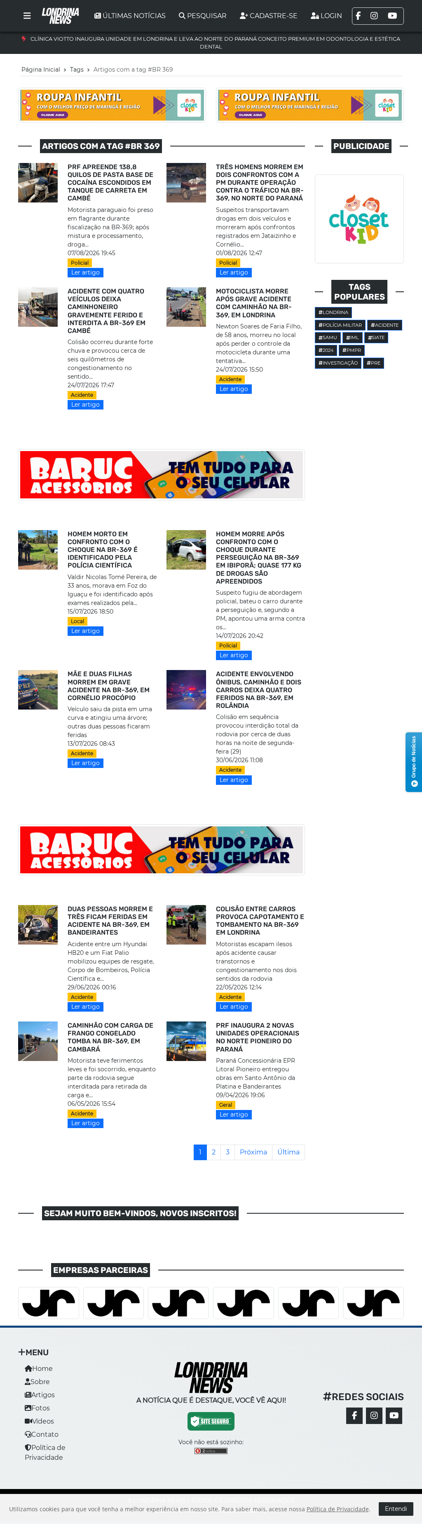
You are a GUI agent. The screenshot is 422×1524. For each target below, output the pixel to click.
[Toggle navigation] (27, 16)
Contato (45, 1434)
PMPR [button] (354, 350)
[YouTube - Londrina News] (394, 1416)
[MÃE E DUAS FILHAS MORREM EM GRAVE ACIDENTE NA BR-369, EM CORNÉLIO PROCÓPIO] (38, 689)
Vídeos (43, 1421)
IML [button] (354, 337)
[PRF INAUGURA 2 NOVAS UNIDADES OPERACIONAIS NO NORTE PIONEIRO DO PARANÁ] (186, 1041)
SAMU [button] (330, 337)
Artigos (43, 1395)
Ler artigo (85, 272)
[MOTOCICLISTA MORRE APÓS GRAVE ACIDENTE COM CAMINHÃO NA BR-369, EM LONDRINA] (186, 306)
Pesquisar (207, 16)
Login (331, 16)
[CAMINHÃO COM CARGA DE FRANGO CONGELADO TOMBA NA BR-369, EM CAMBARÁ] (38, 1041)
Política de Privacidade (338, 1509)
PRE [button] (375, 363)
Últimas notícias (134, 16)
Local (77, 621)
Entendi (396, 1508)
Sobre (40, 1382)
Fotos (40, 1408)
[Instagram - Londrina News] (374, 1416)
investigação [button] (340, 363)
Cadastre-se (274, 16)
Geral (225, 1105)
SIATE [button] (378, 337)
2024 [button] (328, 350)
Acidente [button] (387, 325)
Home (42, 1369)
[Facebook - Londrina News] (354, 1416)
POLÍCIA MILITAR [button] (342, 325)
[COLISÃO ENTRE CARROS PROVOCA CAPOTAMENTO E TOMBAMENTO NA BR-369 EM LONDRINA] (186, 924)
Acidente (82, 395)
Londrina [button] (335, 312)
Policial (80, 263)
